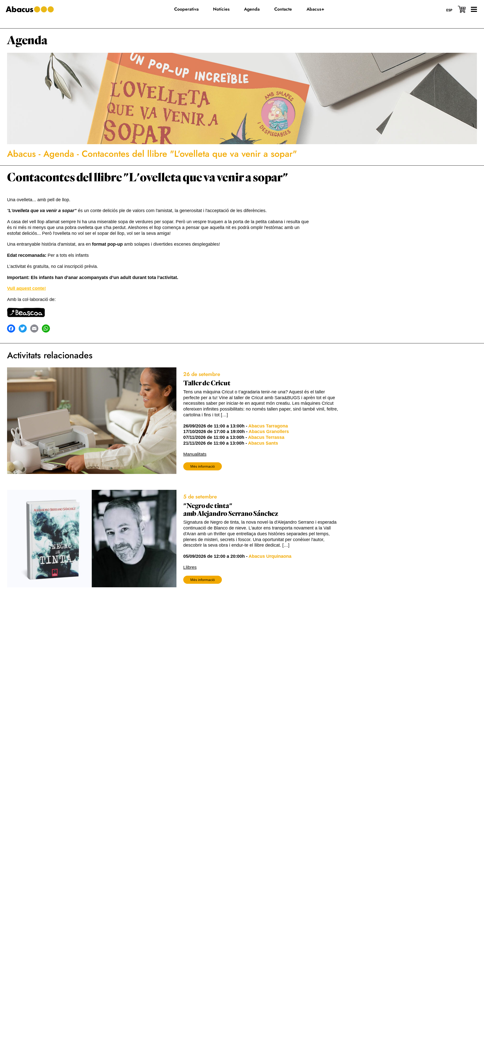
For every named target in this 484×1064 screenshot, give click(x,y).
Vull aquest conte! (26, 288)
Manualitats (194, 454)
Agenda (27, 40)
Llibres (190, 567)
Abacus (21, 153)
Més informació (202, 466)
